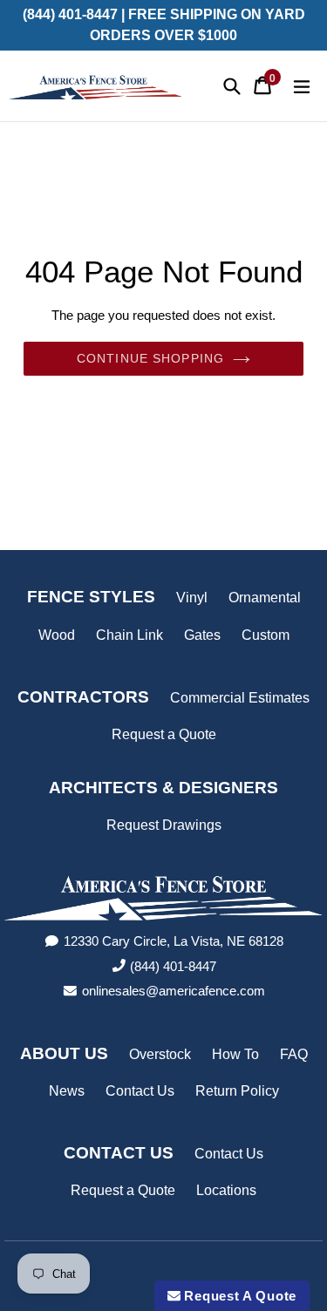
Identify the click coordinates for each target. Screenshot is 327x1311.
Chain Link (129, 635)
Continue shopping (150, 358)
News (67, 1090)
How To (235, 1054)
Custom (266, 635)
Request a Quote (164, 734)
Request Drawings (163, 825)
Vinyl (192, 597)
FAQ (294, 1054)
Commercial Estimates (240, 697)
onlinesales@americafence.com (173, 990)
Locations (226, 1190)
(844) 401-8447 (173, 966)
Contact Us (140, 1090)
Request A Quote (238, 1295)
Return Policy (237, 1090)
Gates (202, 635)
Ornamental (264, 597)
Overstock (160, 1054)
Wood (56, 635)
